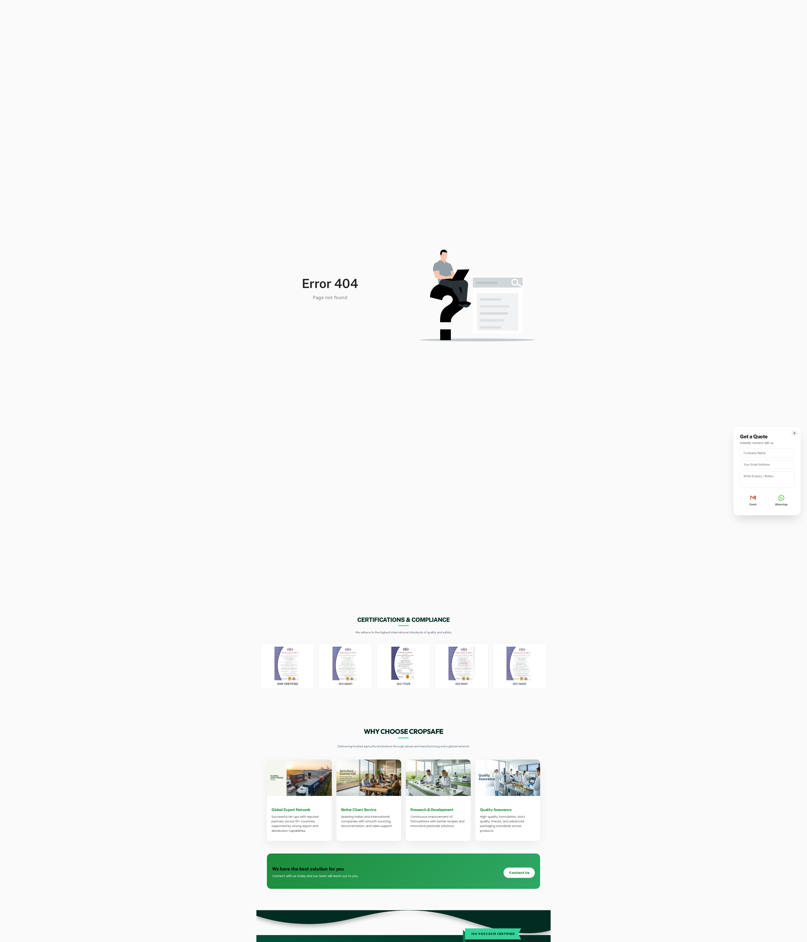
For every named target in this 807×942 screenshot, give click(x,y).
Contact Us (519, 872)
